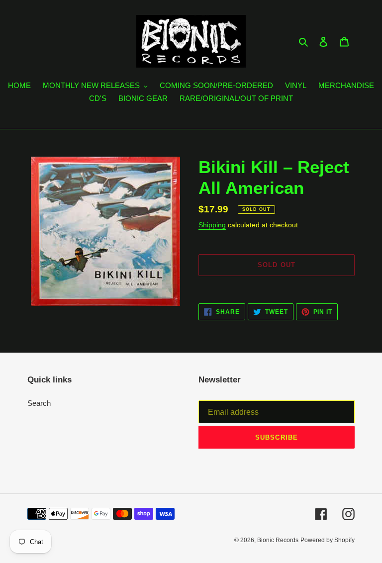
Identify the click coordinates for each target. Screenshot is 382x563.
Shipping (212, 225)
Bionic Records (277, 540)
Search (39, 403)
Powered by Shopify (327, 540)
